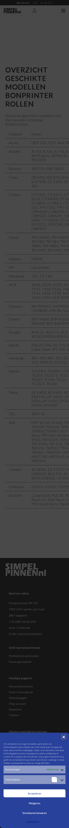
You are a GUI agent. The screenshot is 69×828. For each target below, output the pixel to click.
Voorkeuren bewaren (34, 813)
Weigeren (34, 803)
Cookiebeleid (32, 821)
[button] (63, 737)
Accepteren (34, 793)
